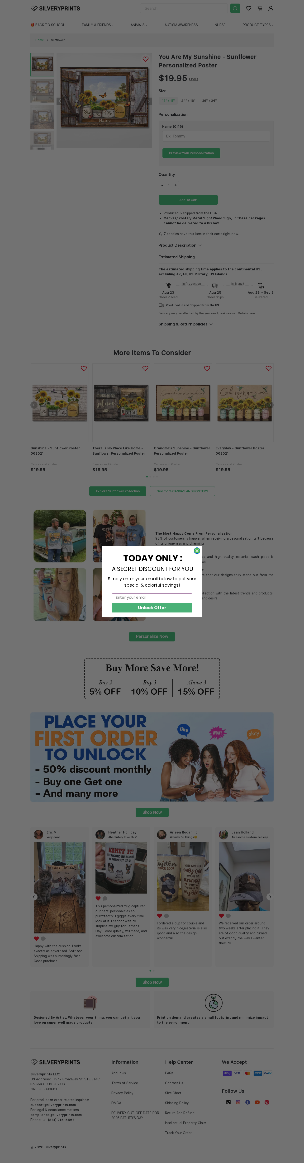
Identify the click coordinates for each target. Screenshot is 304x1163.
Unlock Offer (152, 608)
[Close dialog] (197, 551)
